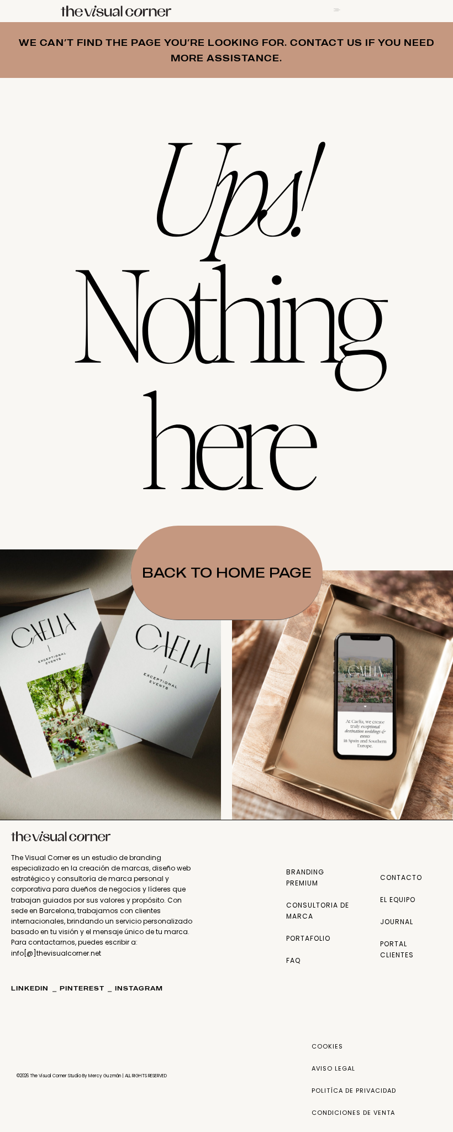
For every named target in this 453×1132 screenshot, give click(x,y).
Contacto (401, 877)
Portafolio (308, 938)
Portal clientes (397, 949)
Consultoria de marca (317, 910)
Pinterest (82, 988)
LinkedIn (31, 988)
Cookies (327, 1046)
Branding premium (305, 877)
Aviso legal (333, 1068)
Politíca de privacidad (354, 1090)
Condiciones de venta (353, 1112)
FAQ (293, 960)
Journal (396, 921)
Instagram (139, 988)
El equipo (397, 899)
